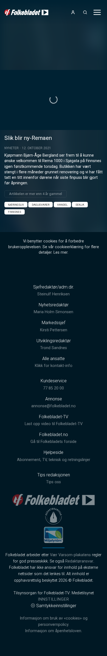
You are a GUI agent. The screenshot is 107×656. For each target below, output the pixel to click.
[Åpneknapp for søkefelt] (85, 12)
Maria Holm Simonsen (53, 312)
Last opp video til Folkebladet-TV (54, 424)
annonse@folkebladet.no (53, 406)
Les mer (60, 252)
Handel (62, 204)
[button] (53, 100)
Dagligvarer (40, 204)
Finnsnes (14, 211)
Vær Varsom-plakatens (70, 555)
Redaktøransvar (79, 561)
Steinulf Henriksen (53, 294)
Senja (79, 204)
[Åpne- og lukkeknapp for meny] (97, 12)
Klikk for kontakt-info (53, 365)
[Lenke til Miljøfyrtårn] (53, 535)
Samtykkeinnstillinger (56, 605)
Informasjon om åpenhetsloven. (53, 631)
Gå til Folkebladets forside (53, 441)
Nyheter (11, 148)
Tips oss (53, 482)
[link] (26, 12)
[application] (53, 100)
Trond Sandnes (53, 348)
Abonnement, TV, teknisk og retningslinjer (53, 459)
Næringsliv (16, 204)
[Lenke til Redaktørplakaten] (53, 516)
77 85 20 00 (53, 388)
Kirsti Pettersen (53, 330)
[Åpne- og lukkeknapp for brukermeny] (72, 12)
